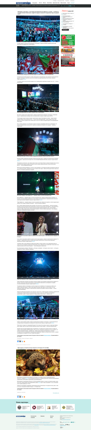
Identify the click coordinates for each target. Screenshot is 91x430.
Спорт (68, 2)
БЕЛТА (24, 79)
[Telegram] (22, 341)
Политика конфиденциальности (44, 422)
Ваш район (34, 2)
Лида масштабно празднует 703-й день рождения (68, 21)
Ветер (39, 382)
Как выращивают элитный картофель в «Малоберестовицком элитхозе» (68, 27)
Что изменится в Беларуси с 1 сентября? (68, 24)
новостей (67, 11)
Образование (63, 2)
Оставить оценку (63, 425)
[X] (20, 341)
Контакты (72, 0)
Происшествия (56, 2)
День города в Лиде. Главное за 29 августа (68, 14)
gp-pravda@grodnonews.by (66, 419)
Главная (17, 8)
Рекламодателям (61, 0)
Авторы (54, 0)
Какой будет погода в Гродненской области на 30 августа (67, 16)
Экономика (49, 2)
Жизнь (44, 2)
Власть (40, 2)
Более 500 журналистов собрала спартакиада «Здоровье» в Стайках (68, 19)
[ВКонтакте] (18, 341)
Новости (20, 8)
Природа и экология (26, 344)
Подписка (67, 0)
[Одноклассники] (24, 341)
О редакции (33, 417)
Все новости (65, 29)
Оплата (51, 417)
